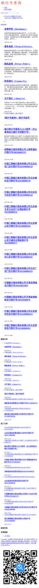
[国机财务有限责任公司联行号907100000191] (18, 399)
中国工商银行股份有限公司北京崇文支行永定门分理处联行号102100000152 (20, 209)
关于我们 (7, 536)
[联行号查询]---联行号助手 (17, 118)
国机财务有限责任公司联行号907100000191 (21, 403)
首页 (5, 7)
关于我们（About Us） (15, 98)
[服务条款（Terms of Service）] (14, 352)
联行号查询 (8, 9)
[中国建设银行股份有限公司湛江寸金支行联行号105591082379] (21, 490)
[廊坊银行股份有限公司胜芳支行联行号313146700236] (21, 410)
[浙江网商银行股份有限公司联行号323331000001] (20, 514)
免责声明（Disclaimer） (16, 29)
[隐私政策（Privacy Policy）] (13, 362)
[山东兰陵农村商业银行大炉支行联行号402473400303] (21, 429)
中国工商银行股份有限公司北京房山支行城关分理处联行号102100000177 (20, 240)
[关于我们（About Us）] (12, 380)
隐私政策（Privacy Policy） (17, 64)
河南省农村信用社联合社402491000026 (19, 471)
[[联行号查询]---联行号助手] (13, 113)
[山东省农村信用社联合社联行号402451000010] (19, 477)
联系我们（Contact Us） (16, 81)
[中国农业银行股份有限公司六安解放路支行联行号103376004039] (21, 456)
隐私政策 (14, 541)
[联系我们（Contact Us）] (12, 371)
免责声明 (27, 541)
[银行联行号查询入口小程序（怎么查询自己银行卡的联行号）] (21, 442)
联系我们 (8, 541)
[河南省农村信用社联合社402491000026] (17, 467)
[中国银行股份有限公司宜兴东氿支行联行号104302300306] (21, 503)
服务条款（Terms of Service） (18, 46)
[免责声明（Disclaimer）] (12, 343)
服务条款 (21, 541)
